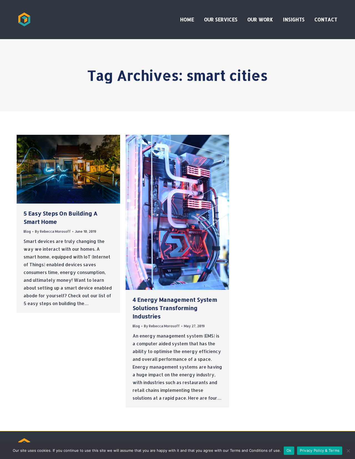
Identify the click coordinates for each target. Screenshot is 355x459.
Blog (27, 231)
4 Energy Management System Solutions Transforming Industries (175, 308)
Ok (288, 450)
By (53, 231)
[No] (348, 450)
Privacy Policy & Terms (320, 450)
